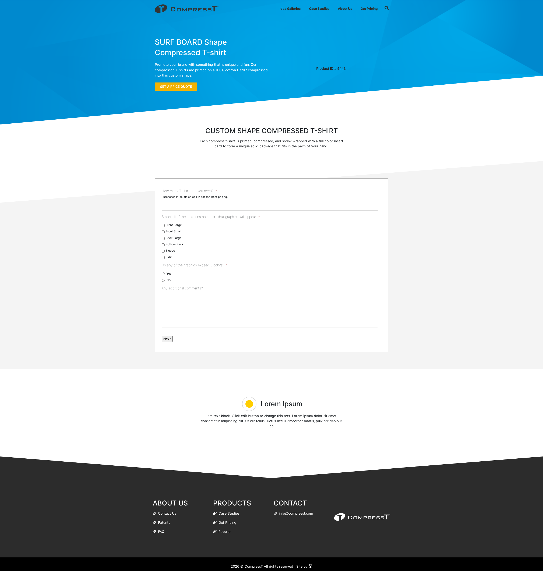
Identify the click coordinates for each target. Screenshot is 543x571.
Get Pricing (369, 9)
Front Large (174, 225)
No (169, 280)
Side (169, 257)
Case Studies (319, 9)
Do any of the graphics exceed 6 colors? (195, 265)
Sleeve (170, 250)
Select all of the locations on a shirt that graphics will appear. (211, 217)
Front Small (173, 231)
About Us (345, 9)
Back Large (174, 238)
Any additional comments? (182, 288)
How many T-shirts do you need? (189, 191)
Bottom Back (174, 244)
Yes (169, 273)
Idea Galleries (290, 9)
